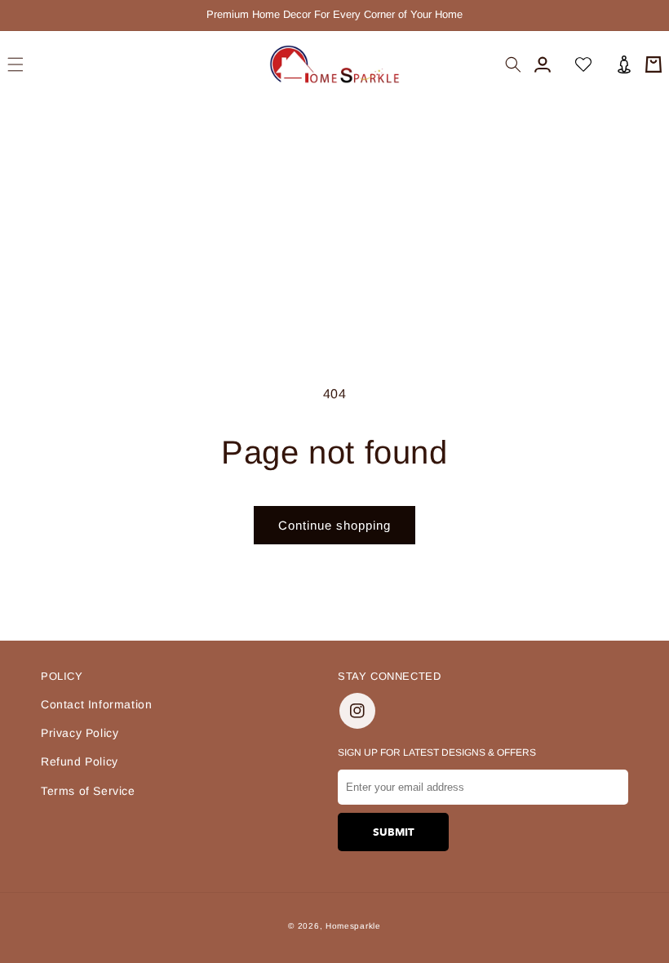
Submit (393, 832)
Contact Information (96, 704)
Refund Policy (79, 761)
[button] (15, 64)
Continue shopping (334, 525)
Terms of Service (88, 790)
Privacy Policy (79, 732)
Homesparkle (353, 925)
